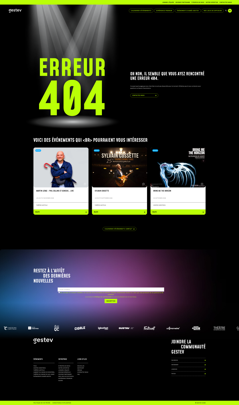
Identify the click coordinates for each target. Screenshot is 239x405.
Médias (79, 370)
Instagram (174, 364)
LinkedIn (174, 369)
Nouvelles (80, 366)
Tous (35, 366)
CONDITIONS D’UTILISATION (61, 403)
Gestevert (80, 368)
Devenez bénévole (64, 372)
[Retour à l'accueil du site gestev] (15, 10)
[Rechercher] (226, 11)
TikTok (173, 373)
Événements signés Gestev (188, 10)
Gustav (60, 380)
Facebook (174, 360)
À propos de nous (197, 2)
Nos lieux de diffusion (213, 10)
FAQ (78, 374)
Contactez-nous (225, 2)
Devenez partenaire (183, 2)
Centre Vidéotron (39, 368)
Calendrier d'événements (141, 10)
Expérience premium (164, 10)
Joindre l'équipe (168, 2)
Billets (37, 212)
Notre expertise (212, 2)
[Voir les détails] (178, 167)
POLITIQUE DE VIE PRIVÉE (41, 403)
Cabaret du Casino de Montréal (44, 372)
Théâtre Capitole (39, 370)
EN (230, 10)
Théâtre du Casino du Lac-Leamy (43, 374)
